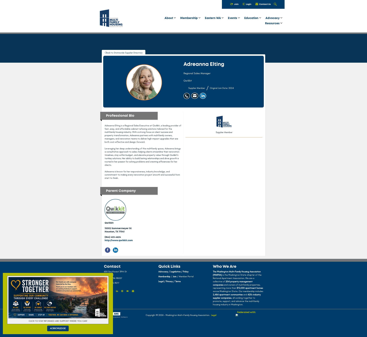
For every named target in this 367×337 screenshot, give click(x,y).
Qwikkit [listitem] (109, 223)
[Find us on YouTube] (127, 291)
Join (174, 276)
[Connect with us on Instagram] (122, 291)
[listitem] (187, 94)
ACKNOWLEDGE (58, 328)
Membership (189, 18)
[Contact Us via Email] (132, 291)
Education (251, 18)
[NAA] (246, 324)
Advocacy (273, 18)
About (169, 18)
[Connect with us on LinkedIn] (117, 291)
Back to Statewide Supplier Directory (124, 52)
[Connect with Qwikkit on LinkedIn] (115, 250)
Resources (272, 23)
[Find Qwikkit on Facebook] (108, 250)
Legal (213, 315)
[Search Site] (275, 4)
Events (233, 18)
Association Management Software (115, 316)
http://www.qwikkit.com (119, 240)
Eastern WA (213, 18)
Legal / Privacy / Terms (169, 281)
